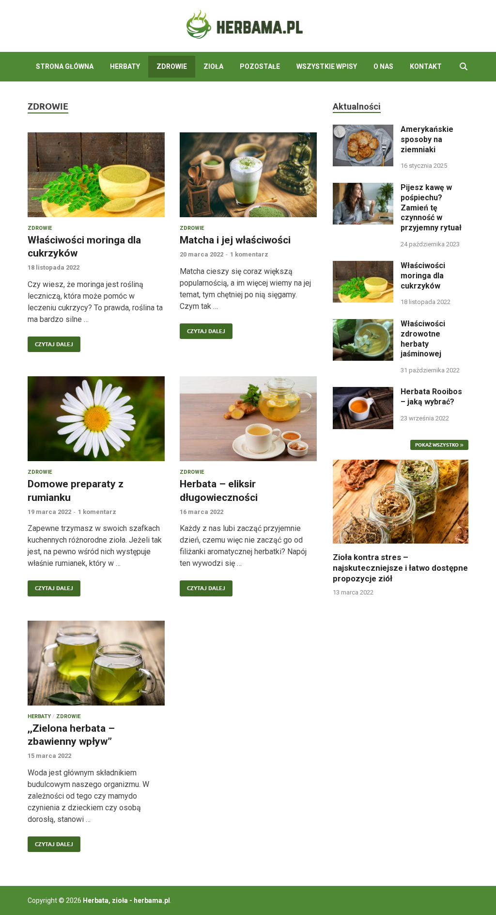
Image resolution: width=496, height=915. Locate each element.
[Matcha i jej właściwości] (248, 174)
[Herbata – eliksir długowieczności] (248, 418)
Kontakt (426, 66)
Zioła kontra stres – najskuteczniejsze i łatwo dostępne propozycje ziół (400, 567)
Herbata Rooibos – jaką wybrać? (431, 396)
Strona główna (64, 66)
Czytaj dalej (50, 342)
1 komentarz (249, 254)
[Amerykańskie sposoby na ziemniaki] (363, 130)
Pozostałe (260, 66)
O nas (383, 66)
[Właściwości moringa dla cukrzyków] (96, 174)
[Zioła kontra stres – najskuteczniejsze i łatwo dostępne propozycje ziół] (400, 500)
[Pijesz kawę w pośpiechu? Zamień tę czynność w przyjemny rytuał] (363, 188)
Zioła (213, 66)
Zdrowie (171, 66)
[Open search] (463, 67)
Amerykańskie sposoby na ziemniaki (427, 139)
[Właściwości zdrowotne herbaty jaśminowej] (363, 324)
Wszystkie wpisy (326, 66)
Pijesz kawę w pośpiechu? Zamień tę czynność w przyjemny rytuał (431, 207)
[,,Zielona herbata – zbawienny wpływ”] (96, 663)
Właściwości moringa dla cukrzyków (423, 275)
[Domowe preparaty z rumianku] (96, 418)
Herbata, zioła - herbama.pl (126, 900)
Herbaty (125, 66)
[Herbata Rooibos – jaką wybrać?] (363, 392)
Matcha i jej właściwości (235, 240)
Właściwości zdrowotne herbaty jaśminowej (423, 338)
